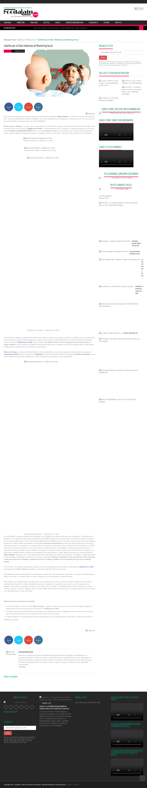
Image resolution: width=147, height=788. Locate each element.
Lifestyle (46, 23)
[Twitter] (131, 1)
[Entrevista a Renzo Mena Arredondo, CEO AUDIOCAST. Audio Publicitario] (120, 305)
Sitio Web (22, 667)
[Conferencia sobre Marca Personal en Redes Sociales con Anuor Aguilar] (120, 340)
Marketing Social (31, 40)
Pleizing (106, 23)
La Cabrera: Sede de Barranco (130, 333)
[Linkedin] (29, 670)
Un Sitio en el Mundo (82, 354)
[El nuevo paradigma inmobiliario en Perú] (113, 251)
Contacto (118, 23)
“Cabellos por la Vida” (34, 128)
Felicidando (39, 354)
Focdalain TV (93, 23)
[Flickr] (138, 1)
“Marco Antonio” (62, 116)
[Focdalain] (21, 11)
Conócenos (7, 23)
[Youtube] (134, 1)
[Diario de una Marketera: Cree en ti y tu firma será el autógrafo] (120, 400)
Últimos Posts (103, 198)
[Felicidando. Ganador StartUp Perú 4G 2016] (114, 241)
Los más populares (105, 196)
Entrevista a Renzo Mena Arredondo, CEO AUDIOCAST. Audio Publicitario (60, 28)
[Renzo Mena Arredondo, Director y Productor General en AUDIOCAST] (120, 371)
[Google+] (24, 670)
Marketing (21, 23)
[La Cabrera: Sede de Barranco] (110, 333)
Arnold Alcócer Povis (11, 354)
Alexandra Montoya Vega (26, 652)
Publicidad (34, 23)
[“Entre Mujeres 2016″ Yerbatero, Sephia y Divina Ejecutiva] (119, 259)
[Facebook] (127, 1)
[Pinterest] (27, 670)
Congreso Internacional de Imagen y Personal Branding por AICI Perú (108, 81)
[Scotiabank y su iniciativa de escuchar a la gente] (116, 286)
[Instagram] (141, 1)
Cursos (57, 23)
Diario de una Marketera (74, 23)
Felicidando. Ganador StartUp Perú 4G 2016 (136, 243)
